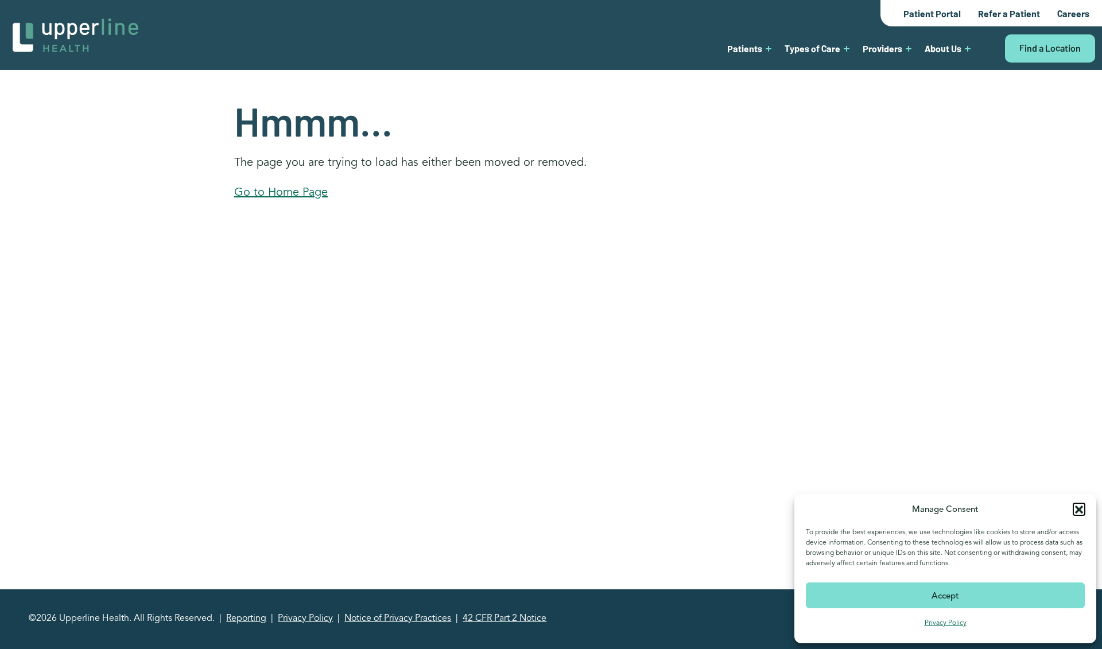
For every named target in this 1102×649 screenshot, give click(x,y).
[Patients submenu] (768, 48)
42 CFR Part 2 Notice (504, 618)
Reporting (246, 618)
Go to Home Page (281, 192)
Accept (945, 595)
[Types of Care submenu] (846, 48)
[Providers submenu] (908, 48)
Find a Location (1050, 47)
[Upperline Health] (76, 34)
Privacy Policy (946, 622)
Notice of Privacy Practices (397, 618)
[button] (1079, 509)
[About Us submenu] (967, 48)
